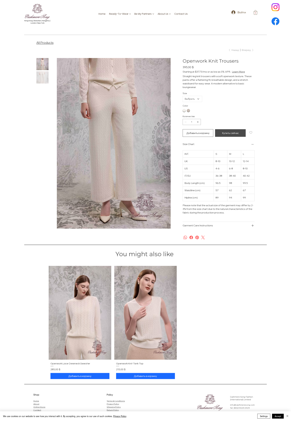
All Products (45, 42)
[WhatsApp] (185, 241)
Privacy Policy (113, 407)
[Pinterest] (197, 241)
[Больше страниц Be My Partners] (153, 14)
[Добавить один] (198, 126)
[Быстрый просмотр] (80, 316)
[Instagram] (275, 7)
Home (36, 404)
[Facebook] (275, 21)
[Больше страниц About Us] (170, 14)
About (36, 407)
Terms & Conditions (116, 404)
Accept (278, 416)
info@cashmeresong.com (242, 408)
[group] (145, 327)
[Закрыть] (287, 416)
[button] (255, 12)
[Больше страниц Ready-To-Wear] (130, 14)
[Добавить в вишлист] (251, 136)
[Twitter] (203, 241)
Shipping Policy (114, 410)
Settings (264, 416)
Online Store (39, 410)
